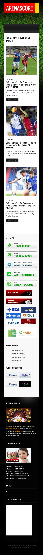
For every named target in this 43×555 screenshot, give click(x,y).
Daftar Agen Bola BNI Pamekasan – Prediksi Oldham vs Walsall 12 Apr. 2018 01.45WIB (21, 206)
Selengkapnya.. (12, 100)
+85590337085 (19, 469)
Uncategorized (17, 360)
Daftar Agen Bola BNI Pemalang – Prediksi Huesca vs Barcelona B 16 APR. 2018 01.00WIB (21, 85)
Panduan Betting (17, 354)
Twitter (8, 492)
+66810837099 (18, 471)
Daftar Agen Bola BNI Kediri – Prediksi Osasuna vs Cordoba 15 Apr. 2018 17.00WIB (21, 145)
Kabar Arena (16, 350)
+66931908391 (19, 467)
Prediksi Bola (16, 357)
